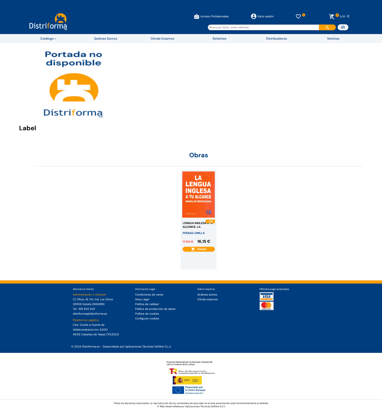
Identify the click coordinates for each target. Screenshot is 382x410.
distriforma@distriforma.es (90, 313)
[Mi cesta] (332, 16)
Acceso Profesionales (214, 16)
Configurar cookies (147, 318)
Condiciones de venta (149, 294)
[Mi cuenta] (197, 16)
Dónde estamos (207, 299)
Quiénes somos (207, 294)
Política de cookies (147, 313)
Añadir (201, 249)
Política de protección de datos (155, 309)
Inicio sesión (266, 16)
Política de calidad (147, 304)
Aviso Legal (142, 299)
